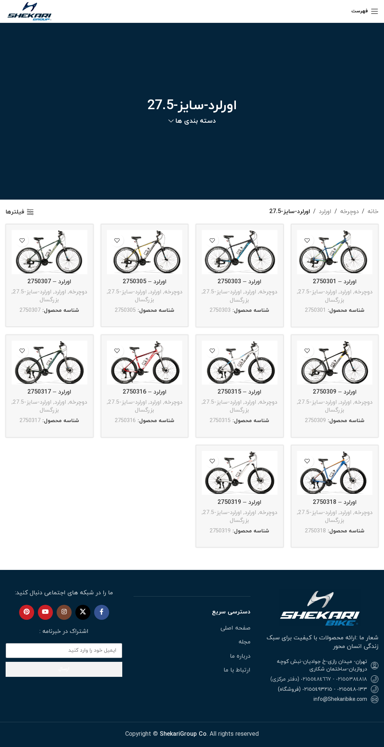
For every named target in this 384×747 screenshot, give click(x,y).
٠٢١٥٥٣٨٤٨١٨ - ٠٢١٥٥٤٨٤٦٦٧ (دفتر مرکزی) (318, 679)
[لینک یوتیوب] (45, 612)
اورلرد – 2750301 (335, 282)
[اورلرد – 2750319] (240, 473)
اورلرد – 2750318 (335, 502)
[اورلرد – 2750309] (335, 363)
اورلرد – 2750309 (335, 392)
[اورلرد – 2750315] (240, 363)
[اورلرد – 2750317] (49, 363)
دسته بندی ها (195, 121)
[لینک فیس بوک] (101, 612)
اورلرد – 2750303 (239, 282)
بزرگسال (334, 300)
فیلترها (15, 211)
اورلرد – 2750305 (144, 282)
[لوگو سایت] (30, 11)
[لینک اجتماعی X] (82, 612)
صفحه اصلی (235, 628)
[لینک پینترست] (26, 612)
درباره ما (240, 656)
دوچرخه (349, 211)
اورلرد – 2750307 (49, 282)
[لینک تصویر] (320, 607)
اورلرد (325, 211)
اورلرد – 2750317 (49, 392)
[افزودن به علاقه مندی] (307, 240)
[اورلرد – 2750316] (145, 363)
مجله (244, 642)
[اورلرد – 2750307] (49, 252)
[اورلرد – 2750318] (335, 473)
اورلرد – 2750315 (239, 392)
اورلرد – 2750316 (144, 392)
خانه (373, 211)
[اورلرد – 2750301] (335, 252)
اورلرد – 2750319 (239, 502)
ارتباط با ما (237, 670)
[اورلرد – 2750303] (240, 252)
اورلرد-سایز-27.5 (317, 292)
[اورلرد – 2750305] (145, 252)
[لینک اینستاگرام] (64, 612)
